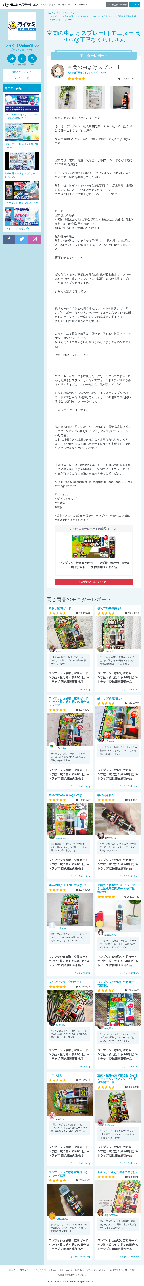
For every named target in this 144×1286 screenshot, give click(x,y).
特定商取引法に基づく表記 (123, 1270)
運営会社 (52, 1270)
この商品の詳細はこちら (93, 582)
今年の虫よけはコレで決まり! (67, 885)
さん (60, 651)
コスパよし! (56, 1075)
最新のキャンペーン (22, 72)
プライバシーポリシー (96, 1270)
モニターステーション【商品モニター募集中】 (20, 4)
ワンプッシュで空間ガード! (66, 982)
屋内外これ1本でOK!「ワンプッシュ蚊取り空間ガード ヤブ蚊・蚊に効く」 (117, 888)
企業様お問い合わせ (117, 4)
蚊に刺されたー (107, 795)
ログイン (134, 4)
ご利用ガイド (24, 1270)
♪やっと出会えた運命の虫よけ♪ (117, 1172)
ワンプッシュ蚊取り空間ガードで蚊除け (117, 983)
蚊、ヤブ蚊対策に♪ (109, 698)
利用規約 (79, 1270)
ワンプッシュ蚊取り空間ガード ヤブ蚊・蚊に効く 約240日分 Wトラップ (69, 702)
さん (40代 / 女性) (87, 72)
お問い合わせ (66, 1270)
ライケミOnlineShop (80, 689)
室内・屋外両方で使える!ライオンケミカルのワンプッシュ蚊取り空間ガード (117, 1079)
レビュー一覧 (22, 78)
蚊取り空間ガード (60, 608)
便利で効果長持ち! (109, 608)
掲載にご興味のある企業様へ (72, 1274)
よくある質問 (39, 1270)
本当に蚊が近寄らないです (65, 795)
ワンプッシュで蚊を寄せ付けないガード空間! (68, 1173)
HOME (11, 1270)
